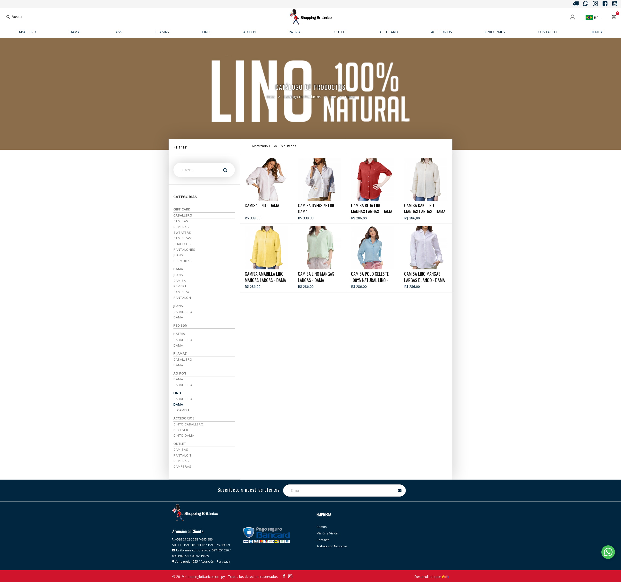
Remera (180, 286)
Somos (322, 527)
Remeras (181, 227)
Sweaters (182, 232)
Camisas (180, 221)
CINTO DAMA (183, 435)
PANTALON (182, 455)
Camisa (179, 280)
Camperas (182, 238)
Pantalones (184, 249)
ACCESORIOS (441, 32)
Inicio (271, 96)
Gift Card (389, 32)
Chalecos (182, 244)
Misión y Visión (327, 533)
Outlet (340, 32)
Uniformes (495, 32)
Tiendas (597, 32)
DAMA (178, 365)
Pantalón (182, 297)
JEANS (117, 32)
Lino (206, 32)
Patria (295, 32)
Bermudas (182, 261)
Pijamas (162, 32)
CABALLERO (182, 359)
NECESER (180, 430)
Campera (181, 292)
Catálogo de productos (302, 96)
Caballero (26, 32)
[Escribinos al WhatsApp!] (608, 553)
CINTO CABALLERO (188, 424)
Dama (74, 32)
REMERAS (181, 461)
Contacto (547, 32)
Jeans (178, 255)
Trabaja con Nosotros (332, 546)
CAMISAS (180, 449)
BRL (596, 17)
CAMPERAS (182, 466)
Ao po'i (249, 32)
